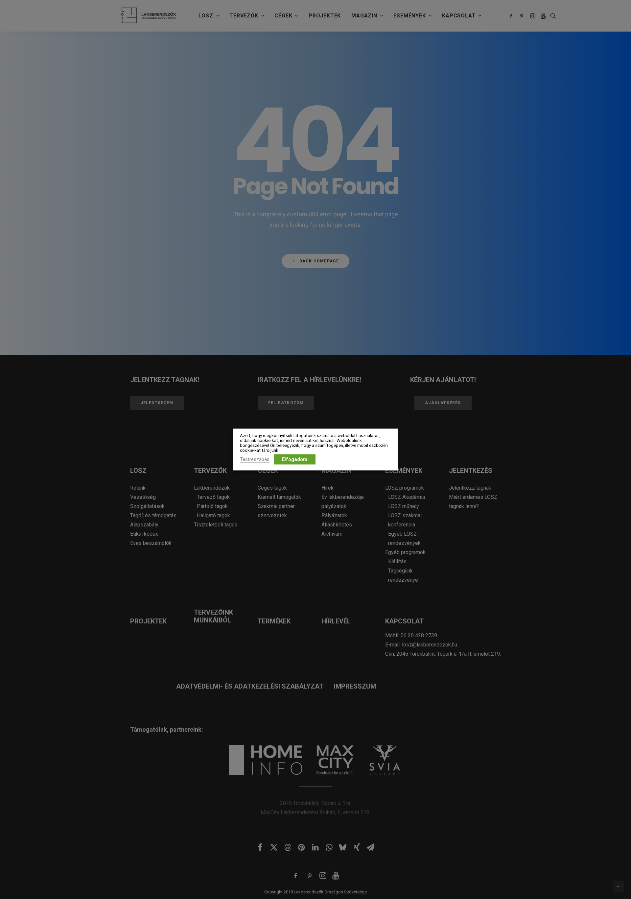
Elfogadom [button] (294, 459)
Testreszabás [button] (254, 459)
